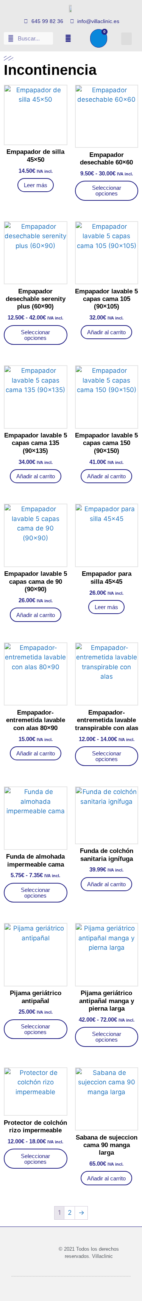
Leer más (35, 185)
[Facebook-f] (68, 38)
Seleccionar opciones (106, 191)
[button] (126, 39)
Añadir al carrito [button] (106, 332)
